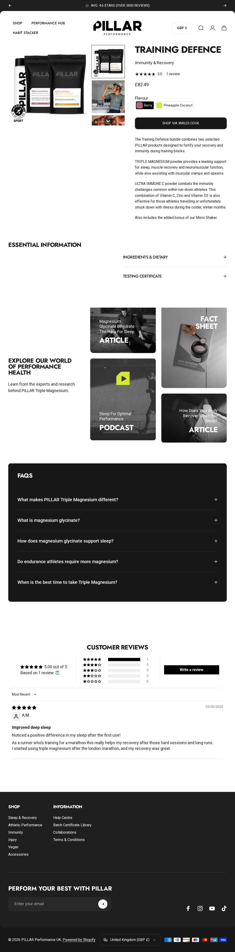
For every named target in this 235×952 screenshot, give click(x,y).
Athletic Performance (25, 825)
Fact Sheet (206, 322)
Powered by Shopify (79, 940)
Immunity (15, 832)
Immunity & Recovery (154, 62)
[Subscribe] (102, 904)
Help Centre (62, 818)
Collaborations (64, 832)
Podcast (116, 427)
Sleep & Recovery (22, 818)
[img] (24, 707)
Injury (12, 840)
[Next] (225, 5)
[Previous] (10, 5)
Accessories (18, 854)
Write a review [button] (191, 670)
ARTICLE (113, 340)
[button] (108, 61)
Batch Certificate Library (72, 825)
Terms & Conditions (69, 840)
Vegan (13, 847)
